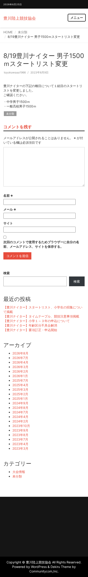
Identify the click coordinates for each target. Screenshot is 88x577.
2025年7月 (20, 380)
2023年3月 (20, 448)
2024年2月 (20, 421)
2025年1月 (20, 398)
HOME (8, 32)
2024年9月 (20, 403)
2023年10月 (21, 426)
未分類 (22, 32)
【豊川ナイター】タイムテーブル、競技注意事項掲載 (41, 316)
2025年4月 (20, 385)
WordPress (39, 567)
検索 (6, 273)
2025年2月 (20, 394)
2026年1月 (20, 376)
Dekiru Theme (61, 567)
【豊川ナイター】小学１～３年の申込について (36, 321)
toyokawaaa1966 (15, 72)
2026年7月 (20, 358)
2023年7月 (20, 439)
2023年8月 (20, 435)
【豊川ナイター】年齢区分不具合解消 (30, 325)
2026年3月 (20, 367)
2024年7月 (20, 412)
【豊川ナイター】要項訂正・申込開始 (30, 330)
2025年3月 (20, 389)
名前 (8, 195)
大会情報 (18, 472)
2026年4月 (20, 362)
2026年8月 (20, 353)
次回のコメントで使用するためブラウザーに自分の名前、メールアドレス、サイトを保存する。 (41, 244)
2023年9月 (20, 430)
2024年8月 (20, 408)
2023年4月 (20, 444)
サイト (8, 223)
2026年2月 (20, 371)
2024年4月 (20, 417)
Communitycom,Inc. (44, 571)
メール (9, 209)
